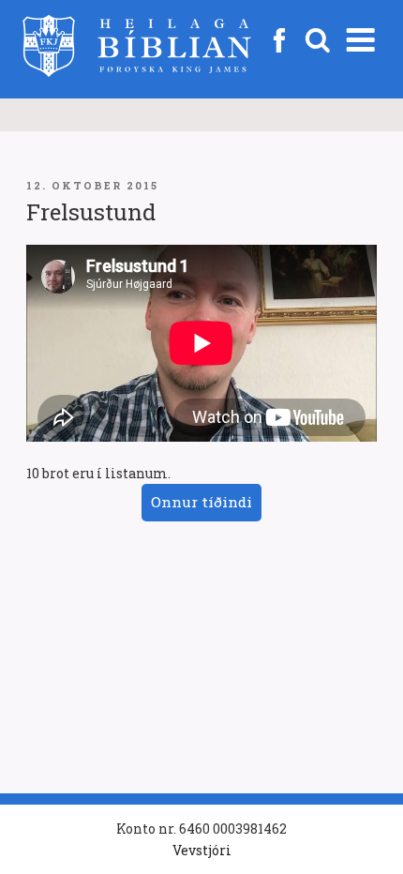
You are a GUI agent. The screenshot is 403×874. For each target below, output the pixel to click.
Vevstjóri (201, 850)
